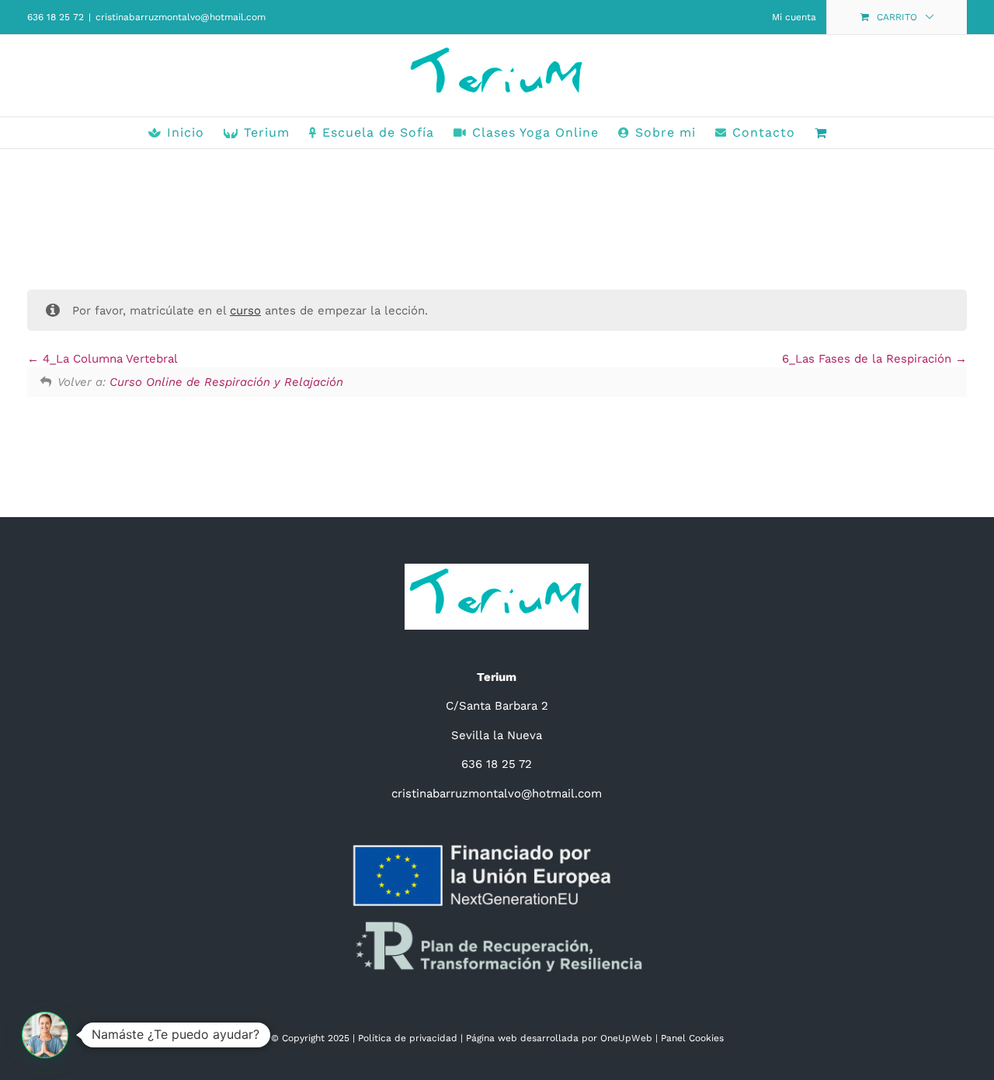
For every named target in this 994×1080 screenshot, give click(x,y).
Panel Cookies (692, 1038)
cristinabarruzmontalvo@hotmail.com (181, 17)
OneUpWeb (626, 1038)
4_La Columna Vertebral (108, 359)
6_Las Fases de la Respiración (868, 359)
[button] (45, 1035)
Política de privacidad (407, 1038)
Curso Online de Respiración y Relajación (226, 382)
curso (245, 311)
